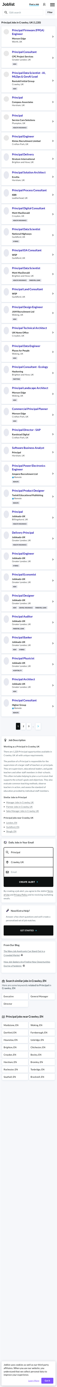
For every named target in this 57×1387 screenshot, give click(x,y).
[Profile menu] (44, 5)
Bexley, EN (36, 1054)
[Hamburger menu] (52, 4)
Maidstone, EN (11, 1025)
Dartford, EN (10, 1032)
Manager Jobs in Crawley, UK (20, 802)
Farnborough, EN (39, 1032)
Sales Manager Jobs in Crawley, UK (22, 811)
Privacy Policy (21, 894)
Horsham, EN (10, 1062)
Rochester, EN (11, 1069)
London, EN (11, 822)
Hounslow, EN (10, 1039)
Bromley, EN (37, 1062)
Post (34, 4)
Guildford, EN (12, 827)
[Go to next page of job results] (38, 726)
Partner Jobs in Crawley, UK (19, 806)
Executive (9, 996)
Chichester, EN (38, 1047)
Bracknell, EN (37, 1076)
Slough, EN (11, 831)
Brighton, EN (10, 1047)
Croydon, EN (10, 1054)
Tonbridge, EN (37, 1069)
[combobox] (28, 852)
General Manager (39, 996)
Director (8, 1003)
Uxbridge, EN (37, 1039)
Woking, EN (36, 1025)
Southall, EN (10, 1076)
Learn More (33, 1380)
